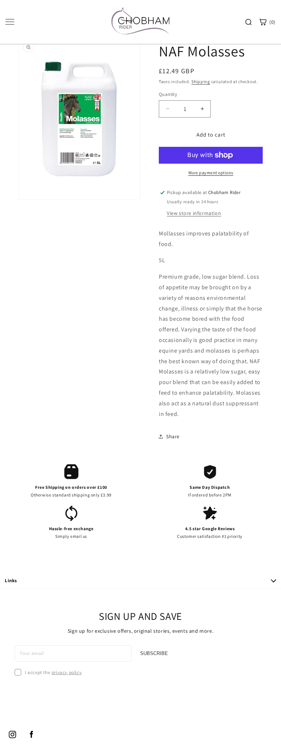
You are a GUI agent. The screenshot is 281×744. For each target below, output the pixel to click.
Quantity (168, 94)
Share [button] (173, 436)
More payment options (210, 172)
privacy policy (67, 672)
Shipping (200, 81)
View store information (194, 213)
